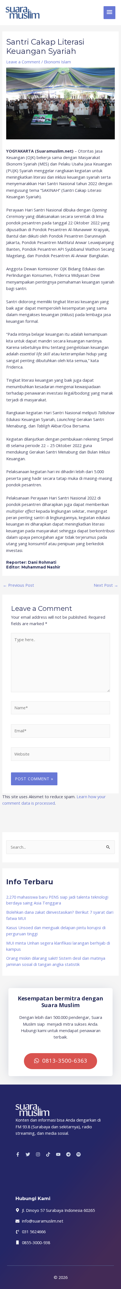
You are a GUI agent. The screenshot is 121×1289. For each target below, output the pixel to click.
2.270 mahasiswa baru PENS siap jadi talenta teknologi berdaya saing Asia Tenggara (57, 900)
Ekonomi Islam (57, 62)
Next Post (106, 585)
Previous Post (18, 585)
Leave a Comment (23, 62)
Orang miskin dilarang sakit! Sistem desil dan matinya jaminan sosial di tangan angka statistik (55, 961)
